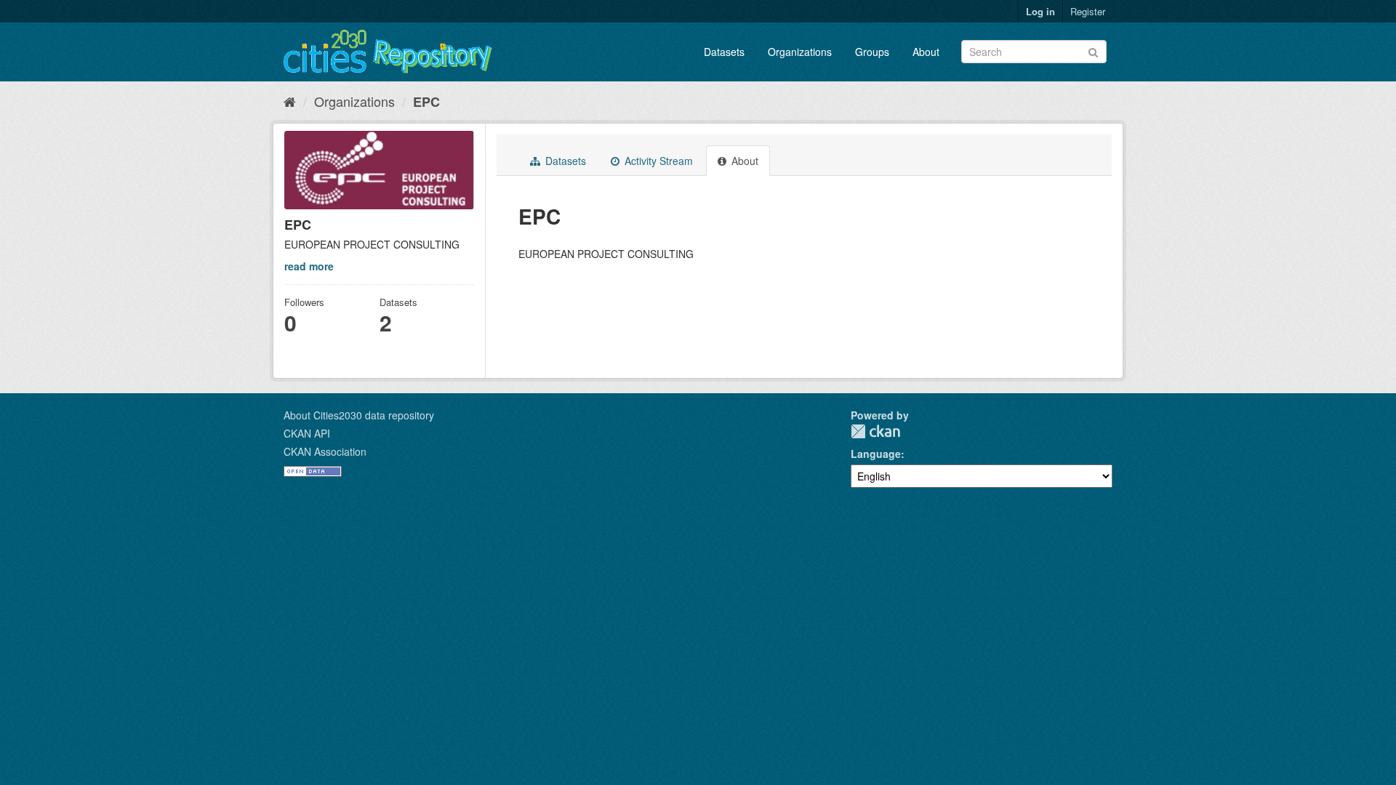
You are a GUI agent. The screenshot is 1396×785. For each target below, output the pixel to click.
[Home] (290, 101)
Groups (872, 51)
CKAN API (307, 433)
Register (1087, 11)
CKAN (875, 431)
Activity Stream (657, 160)
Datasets (724, 51)
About (925, 51)
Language (876, 453)
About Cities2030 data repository (359, 415)
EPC (426, 101)
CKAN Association (325, 451)
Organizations (800, 51)
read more (309, 266)
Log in (1040, 11)
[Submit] (1093, 50)
